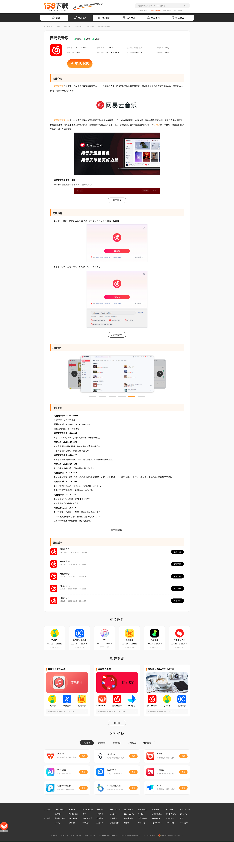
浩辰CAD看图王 (102, 810)
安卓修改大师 (115, 810)
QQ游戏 (158, 10)
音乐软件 (78, 27)
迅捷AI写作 (112, 770)
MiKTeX (141, 814)
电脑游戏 (106, 17)
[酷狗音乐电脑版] (79, 633)
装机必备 (179, 17)
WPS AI (60, 754)
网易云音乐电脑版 (62, 120)
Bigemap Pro (129, 814)
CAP (84, 814)
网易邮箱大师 (179, 640)
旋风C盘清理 (87, 818)
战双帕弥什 (114, 823)
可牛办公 (161, 754)
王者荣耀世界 (185, 810)
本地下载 (82, 63)
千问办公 (99, 814)
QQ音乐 (156, 125)
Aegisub (113, 814)
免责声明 (64, 835)
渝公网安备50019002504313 (172, 835)
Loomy (57, 823)
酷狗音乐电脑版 (79, 640)
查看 (83, 756)
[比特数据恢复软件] (100, 788)
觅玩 (181, 818)
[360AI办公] (50, 772)
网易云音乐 (59, 86)
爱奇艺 (180, 10)
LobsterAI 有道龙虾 (102, 706)
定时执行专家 (60, 818)
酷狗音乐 (67, 706)
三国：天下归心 (102, 823)
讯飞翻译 (99, 818)
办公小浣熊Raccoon (132, 818)
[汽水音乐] (154, 633)
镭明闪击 (72, 823)
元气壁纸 (155, 810)
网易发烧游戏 (88, 810)
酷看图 (126, 823)
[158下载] (56, 7)
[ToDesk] (150, 788)
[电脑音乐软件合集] (67, 682)
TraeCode (170, 818)
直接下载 (177, 552)
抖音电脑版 (128, 810)
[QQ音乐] (54, 633)
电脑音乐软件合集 (56, 669)
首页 (58, 17)
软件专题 (131, 17)
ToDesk (160, 785)
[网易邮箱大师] (179, 633)
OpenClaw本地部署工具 (161, 823)
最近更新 (155, 17)
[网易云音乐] (117, 699)
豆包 (174, 10)
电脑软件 (82, 17)
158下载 (57, 27)
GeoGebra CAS (75, 818)
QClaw (151, 10)
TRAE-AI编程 (171, 814)
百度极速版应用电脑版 (146, 810)
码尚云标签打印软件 (145, 818)
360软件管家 (167, 10)
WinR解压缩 (73, 814)
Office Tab (184, 814)
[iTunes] (104, 633)
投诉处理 (54, 835)
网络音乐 (90, 27)
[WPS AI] (50, 756)
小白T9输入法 (143, 823)
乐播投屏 (161, 770)
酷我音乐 (129, 640)
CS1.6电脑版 (60, 810)
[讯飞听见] (100, 756)
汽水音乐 (154, 640)
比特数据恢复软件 (114, 786)
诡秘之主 (113, 818)
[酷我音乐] (129, 633)
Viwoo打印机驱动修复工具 (190, 823)
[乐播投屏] (150, 772)
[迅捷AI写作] (100, 772)
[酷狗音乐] (67, 699)
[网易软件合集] (117, 682)
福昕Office (156, 818)
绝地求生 (58, 814)
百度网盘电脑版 (158, 814)
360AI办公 (61, 770)
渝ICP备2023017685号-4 (108, 835)
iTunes (104, 640)
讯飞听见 (111, 754)
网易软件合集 (104, 669)
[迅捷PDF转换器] (50, 788)
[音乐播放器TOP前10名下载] (167, 682)
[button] (92, 396)
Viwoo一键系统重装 (173, 823)
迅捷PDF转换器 (64, 786)
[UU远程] (131, 699)
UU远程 (131, 706)
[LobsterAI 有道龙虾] (102, 699)
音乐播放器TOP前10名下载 (161, 669)
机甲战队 (86, 823)
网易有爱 (169, 810)
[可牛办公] (150, 756)
